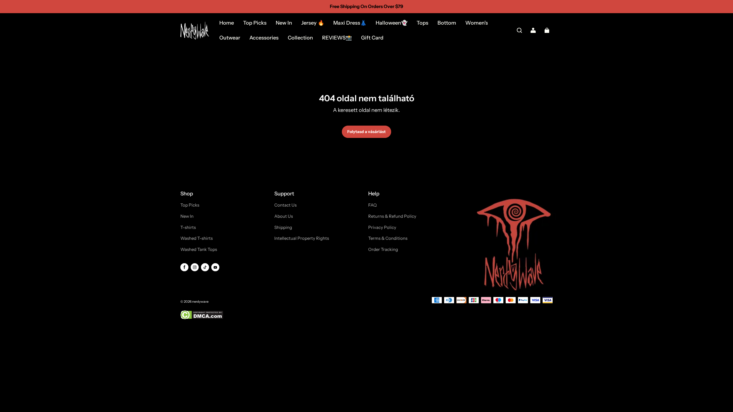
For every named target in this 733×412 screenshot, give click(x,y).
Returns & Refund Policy (392, 216)
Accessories (264, 38)
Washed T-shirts (196, 238)
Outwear (229, 38)
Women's (476, 23)
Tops (422, 23)
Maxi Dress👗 (349, 23)
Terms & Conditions (387, 238)
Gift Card (372, 38)
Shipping (283, 227)
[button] (519, 30)
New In (284, 23)
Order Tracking (383, 249)
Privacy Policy (382, 227)
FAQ (372, 205)
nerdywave (200, 302)
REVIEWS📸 (337, 38)
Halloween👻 (391, 23)
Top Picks (255, 23)
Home (226, 23)
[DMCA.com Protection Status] (201, 318)
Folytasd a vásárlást (366, 131)
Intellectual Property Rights (301, 238)
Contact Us (285, 205)
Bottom (447, 23)
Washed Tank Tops (198, 249)
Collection (300, 38)
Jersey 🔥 (312, 23)
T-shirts (188, 227)
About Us (283, 216)
